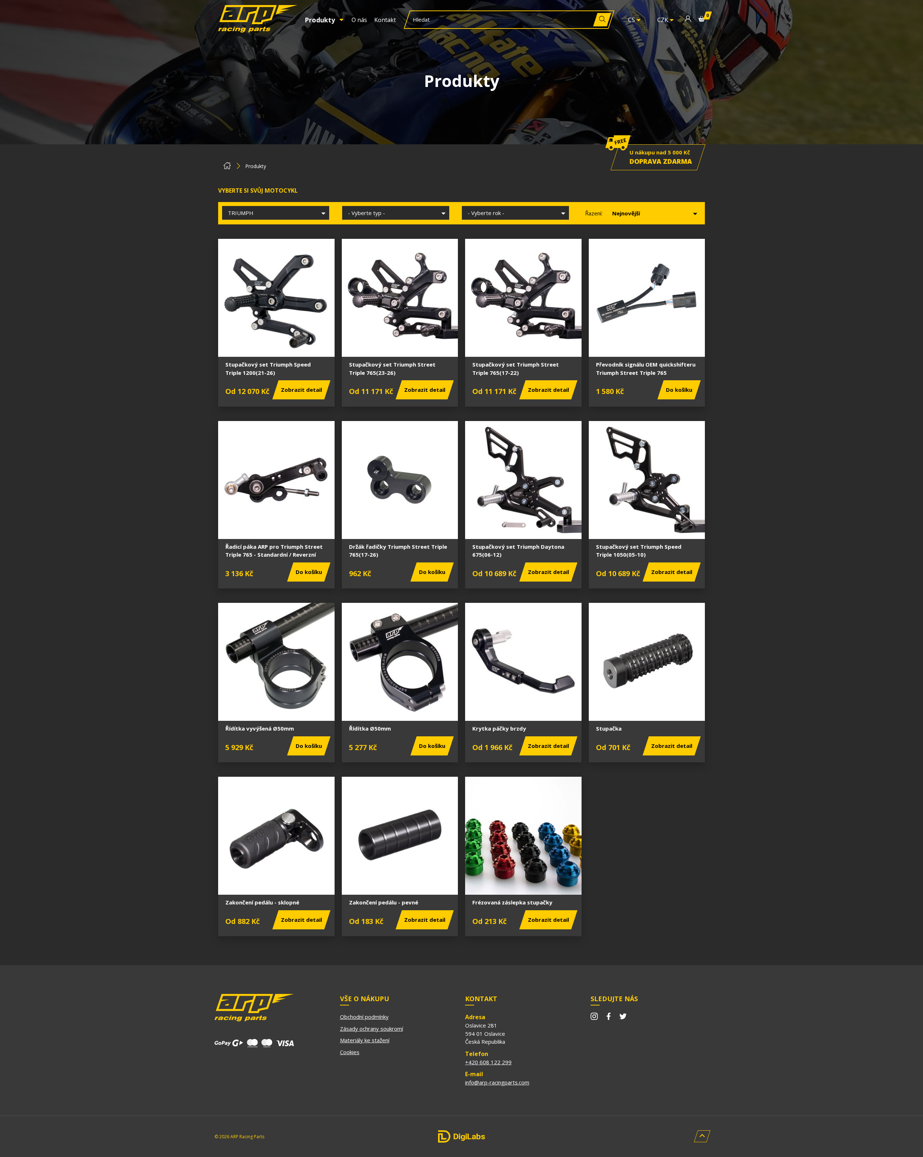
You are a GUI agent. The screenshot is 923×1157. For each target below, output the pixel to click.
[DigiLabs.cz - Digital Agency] (461, 1136)
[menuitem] (324, 20)
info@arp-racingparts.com (497, 1082)
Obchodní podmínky (364, 1016)
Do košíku (679, 389)
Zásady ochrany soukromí (371, 1028)
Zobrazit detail (301, 389)
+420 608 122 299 (488, 1062)
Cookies (349, 1052)
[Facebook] (608, 1017)
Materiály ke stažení (364, 1040)
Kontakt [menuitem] (385, 20)
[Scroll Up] (702, 1136)
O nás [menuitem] (359, 20)
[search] (502, 19)
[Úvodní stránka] (227, 167)
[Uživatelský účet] (688, 19)
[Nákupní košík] (701, 19)
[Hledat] (602, 19)
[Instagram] (594, 1017)
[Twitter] (623, 1017)
